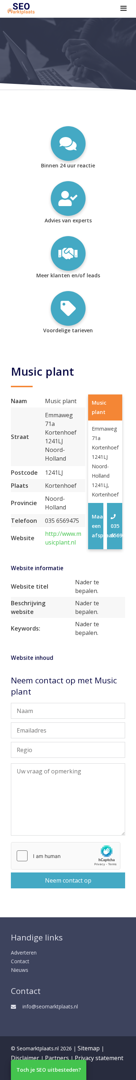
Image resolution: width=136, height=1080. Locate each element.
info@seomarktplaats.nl (50, 1006)
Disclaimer (25, 1058)
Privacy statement (99, 1058)
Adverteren (24, 952)
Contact (20, 961)
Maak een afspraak (96, 526)
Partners (57, 1058)
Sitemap (89, 1048)
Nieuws (19, 969)
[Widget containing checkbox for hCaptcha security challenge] (65, 856)
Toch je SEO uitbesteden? (48, 1069)
